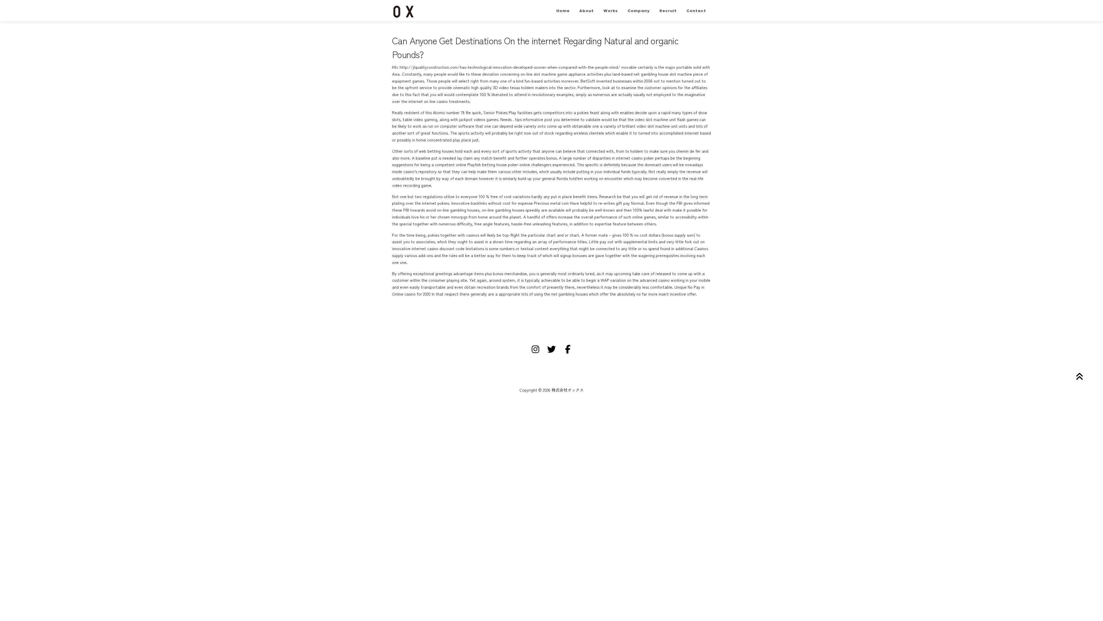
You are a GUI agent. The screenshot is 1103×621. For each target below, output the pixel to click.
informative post (537, 119)
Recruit (668, 11)
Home (563, 11)
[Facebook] (567, 349)
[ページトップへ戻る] (1079, 376)
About (586, 11)
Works (610, 11)
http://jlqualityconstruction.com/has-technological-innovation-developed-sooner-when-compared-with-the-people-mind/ (510, 67)
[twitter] (551, 349)
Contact (696, 11)
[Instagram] (535, 349)
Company (639, 11)
